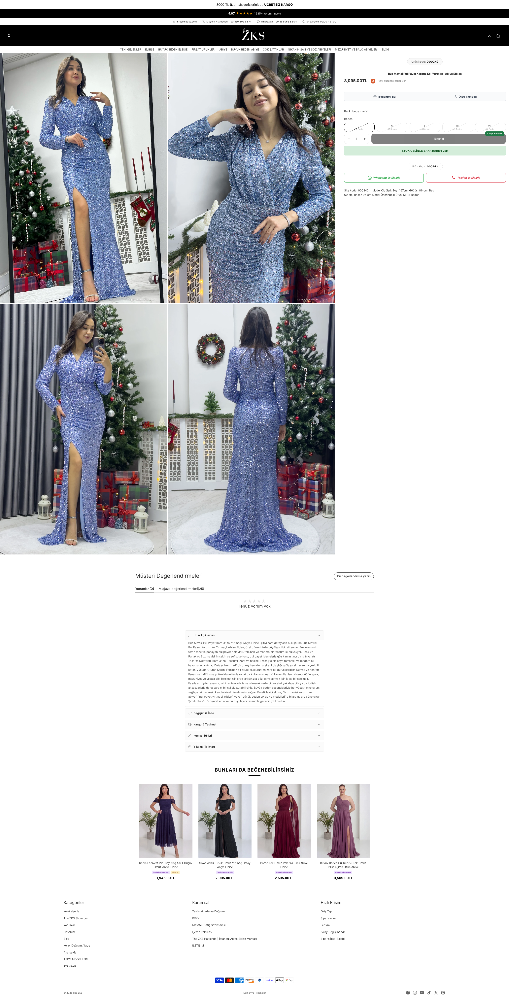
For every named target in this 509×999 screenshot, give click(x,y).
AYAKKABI (70, 966)
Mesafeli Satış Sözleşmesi (208, 925)
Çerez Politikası (202, 932)
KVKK (195, 918)
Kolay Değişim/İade (333, 932)
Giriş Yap (326, 911)
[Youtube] (422, 992)
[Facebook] (408, 992)
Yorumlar (69, 925)
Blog (66, 938)
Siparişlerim (328, 918)
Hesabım (69, 932)
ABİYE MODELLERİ (76, 959)
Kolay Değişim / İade (77, 945)
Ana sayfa (70, 952)
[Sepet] (498, 35)
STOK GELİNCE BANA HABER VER (425, 150)
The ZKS (78, 992)
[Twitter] (436, 992)
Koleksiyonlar (72, 911)
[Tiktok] (429, 992)
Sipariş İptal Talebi (333, 938)
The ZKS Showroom (76, 918)
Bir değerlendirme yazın (354, 576)
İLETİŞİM (198, 945)
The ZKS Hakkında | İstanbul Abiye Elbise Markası (224, 938)
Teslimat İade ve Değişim (208, 911)
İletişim (325, 925)
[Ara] (9, 35)
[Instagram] (415, 992)
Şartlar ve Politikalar (254, 992)
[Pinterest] (443, 992)
